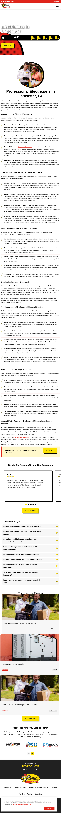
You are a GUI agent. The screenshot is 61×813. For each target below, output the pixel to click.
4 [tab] (32, 503)
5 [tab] (35, 503)
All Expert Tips (30, 718)
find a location (56, 1)
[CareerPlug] (24, 769)
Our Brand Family (25, 794)
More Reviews (30, 510)
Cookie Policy (27, 804)
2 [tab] (28, 503)
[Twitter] (33, 769)
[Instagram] (30, 769)
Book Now (7, 45)
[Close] (54, 799)
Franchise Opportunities (38, 787)
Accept (49, 808)
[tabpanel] (28, 486)
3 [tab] (30, 503)
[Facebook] (37, 769)
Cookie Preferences (18, 804)
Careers (54, 787)
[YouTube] (27, 769)
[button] (57, 6)
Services (7, 787)
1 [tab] (25, 503)
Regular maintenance (25, 147)
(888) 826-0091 (30, 765)
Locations (39, 794)
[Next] (32, 753)
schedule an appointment (21, 437)
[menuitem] (7, 787)
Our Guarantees (20, 787)
